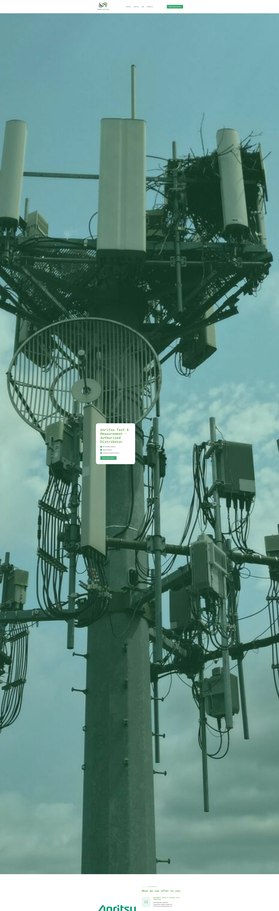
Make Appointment (175, 6)
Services (128, 6)
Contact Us (150, 6)
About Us (136, 6)
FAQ (143, 6)
